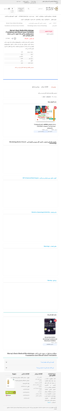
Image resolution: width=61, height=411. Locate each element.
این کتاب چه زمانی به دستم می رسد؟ (45, 368)
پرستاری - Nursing (52, 280)
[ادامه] (49, 402)
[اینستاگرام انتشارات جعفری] (9, 396)
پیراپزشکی (42, 16)
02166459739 (26, 395)
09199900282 (26, 398)
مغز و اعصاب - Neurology (50, 246)
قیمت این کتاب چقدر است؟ (47, 362)
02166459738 (26, 392)
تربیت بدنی (32, 16)
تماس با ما (39, 377)
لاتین (23, 19)
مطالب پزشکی (39, 394)
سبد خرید (18, 1)
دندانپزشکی (47, 19)
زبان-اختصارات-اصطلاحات (23, 16)
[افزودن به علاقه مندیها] (15, 38)
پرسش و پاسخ (35, 87)
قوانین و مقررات (38, 382)
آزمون (16, 16)
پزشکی (44, 96)
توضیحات (53, 87)
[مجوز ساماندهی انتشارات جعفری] (8, 383)
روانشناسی (38, 19)
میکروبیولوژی (48, 96)
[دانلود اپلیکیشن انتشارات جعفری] (10, 393)
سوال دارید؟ (33, 1)
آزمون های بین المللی (10, 16)
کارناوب (55, 409)
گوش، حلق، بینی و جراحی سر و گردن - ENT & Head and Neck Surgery (39, 178)
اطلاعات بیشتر (44, 87)
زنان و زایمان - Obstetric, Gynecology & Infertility (44, 212)
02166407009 (24, 386)
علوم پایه (54, 16)
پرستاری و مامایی (48, 16)
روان (43, 19)
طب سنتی (33, 19)
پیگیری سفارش (26, 1)
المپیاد (37, 16)
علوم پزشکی (27, 19)
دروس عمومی (53, 19)
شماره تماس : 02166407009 (29, 3)
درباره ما (40, 392)
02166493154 (26, 389)
